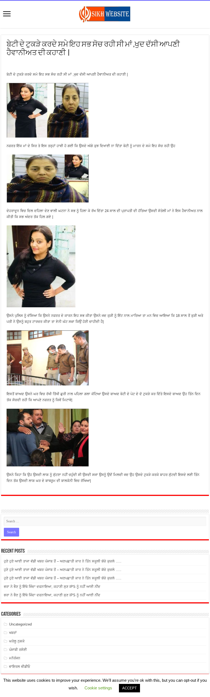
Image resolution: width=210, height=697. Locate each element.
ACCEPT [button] (129, 688)
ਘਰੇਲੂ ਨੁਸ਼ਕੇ (17, 641)
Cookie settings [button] (98, 688)
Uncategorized (20, 624)
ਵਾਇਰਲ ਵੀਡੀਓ (19, 667)
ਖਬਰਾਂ (13, 633)
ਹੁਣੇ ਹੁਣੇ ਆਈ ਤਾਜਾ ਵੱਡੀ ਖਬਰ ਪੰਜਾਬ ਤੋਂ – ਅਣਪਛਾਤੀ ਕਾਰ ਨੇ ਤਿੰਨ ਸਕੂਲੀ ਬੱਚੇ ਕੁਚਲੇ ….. (62, 561)
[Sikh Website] (105, 13)
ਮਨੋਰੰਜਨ (14, 658)
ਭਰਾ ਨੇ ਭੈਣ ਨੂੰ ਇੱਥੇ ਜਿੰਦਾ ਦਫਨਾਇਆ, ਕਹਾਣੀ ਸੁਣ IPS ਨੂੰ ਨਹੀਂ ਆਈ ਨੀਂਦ (52, 587)
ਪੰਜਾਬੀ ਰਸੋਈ (18, 650)
